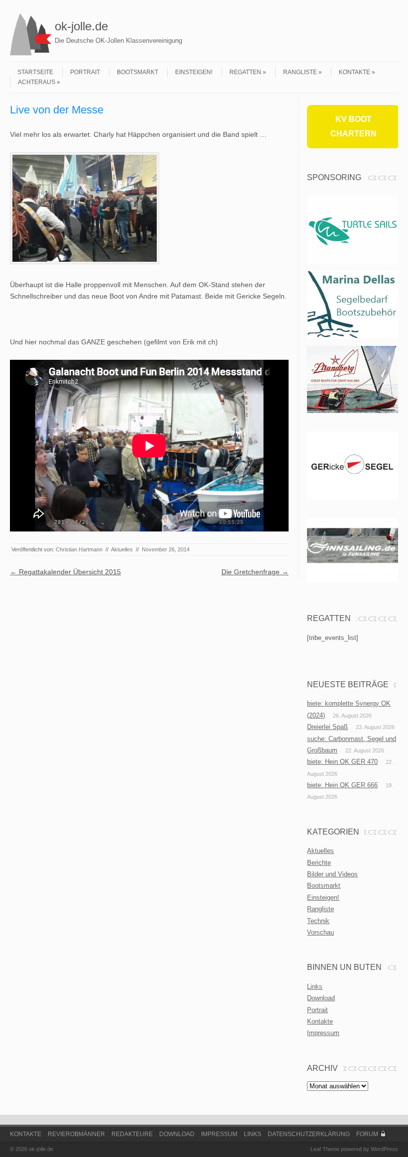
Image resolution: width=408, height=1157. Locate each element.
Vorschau (320, 932)
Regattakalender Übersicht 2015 (65, 572)
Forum (367, 1134)
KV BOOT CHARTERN (353, 126)
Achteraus (36, 82)
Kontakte (354, 72)
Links (314, 986)
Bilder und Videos (332, 874)
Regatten (245, 72)
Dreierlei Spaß (327, 727)
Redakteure (132, 1134)
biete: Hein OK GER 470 (342, 761)
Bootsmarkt (137, 72)
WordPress (384, 1149)
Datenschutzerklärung (309, 1134)
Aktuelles (122, 549)
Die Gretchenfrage (255, 572)
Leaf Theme (324, 1149)
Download (321, 998)
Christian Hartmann (79, 549)
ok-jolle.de (81, 26)
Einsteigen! (193, 72)
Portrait (85, 72)
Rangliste (300, 72)
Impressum (323, 1033)
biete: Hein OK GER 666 (342, 785)
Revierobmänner (76, 1134)
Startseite (35, 72)
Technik (318, 921)
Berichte (319, 862)
